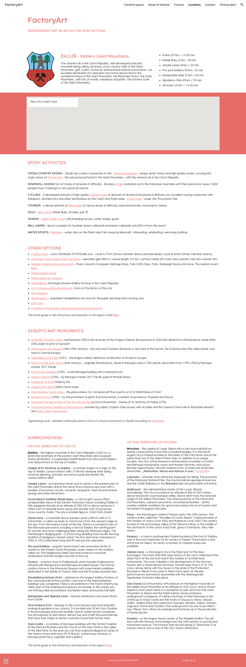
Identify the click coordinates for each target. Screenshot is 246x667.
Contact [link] (210, 4)
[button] (242, 5)
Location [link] (194, 4)
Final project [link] (228, 4)
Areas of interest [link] (159, 4)
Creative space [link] (134, 4)
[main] (106, 23)
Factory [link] (179, 4)
